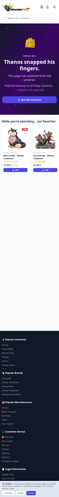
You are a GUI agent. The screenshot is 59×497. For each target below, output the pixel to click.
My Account (7, 441)
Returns (5, 457)
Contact (5, 449)
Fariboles (6, 415)
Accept (31, 493)
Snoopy (5, 357)
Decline (20, 493)
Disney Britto (8, 386)
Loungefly (6, 378)
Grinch (5, 361)
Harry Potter (7, 349)
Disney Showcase (10, 390)
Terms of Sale (8, 478)
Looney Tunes (8, 365)
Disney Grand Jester (11, 394)
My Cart (5, 445)
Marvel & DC (8, 353)
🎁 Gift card (7, 437)
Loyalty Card (7, 474)
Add (17, 170)
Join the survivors (31, 99)
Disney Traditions (10, 382)
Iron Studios (7, 423)
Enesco (5, 407)
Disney (5, 345)
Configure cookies (10, 461)
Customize (8, 493)
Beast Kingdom (9, 411)
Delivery (5, 453)
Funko (4, 419)
